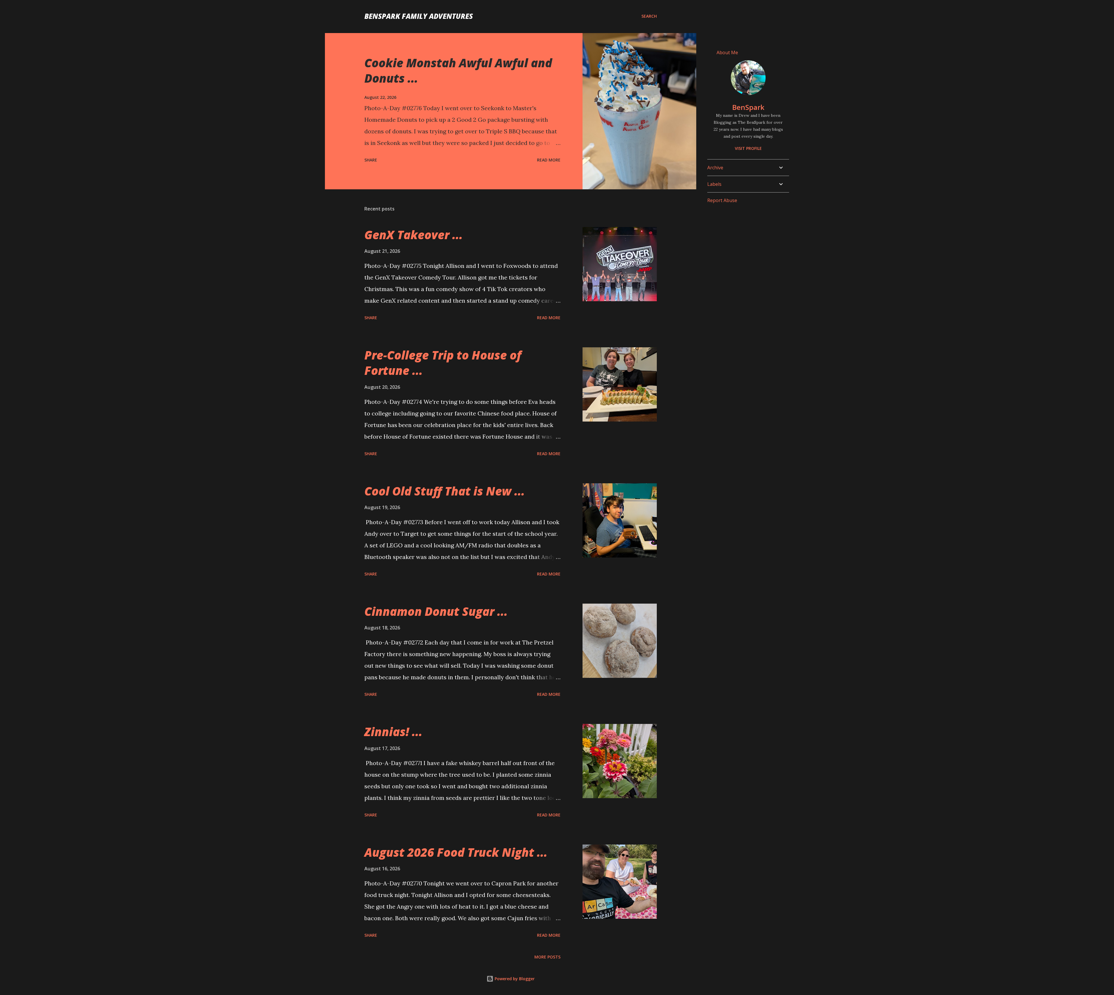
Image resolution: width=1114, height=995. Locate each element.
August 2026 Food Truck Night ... (455, 852)
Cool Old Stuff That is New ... (444, 491)
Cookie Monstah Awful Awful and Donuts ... (458, 70)
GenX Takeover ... (413, 235)
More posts (547, 957)
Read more (548, 160)
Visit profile (748, 148)
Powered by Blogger (514, 978)
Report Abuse (722, 200)
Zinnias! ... (393, 732)
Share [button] (370, 160)
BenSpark (748, 107)
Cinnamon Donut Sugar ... (436, 611)
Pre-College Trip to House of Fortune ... (442, 362)
